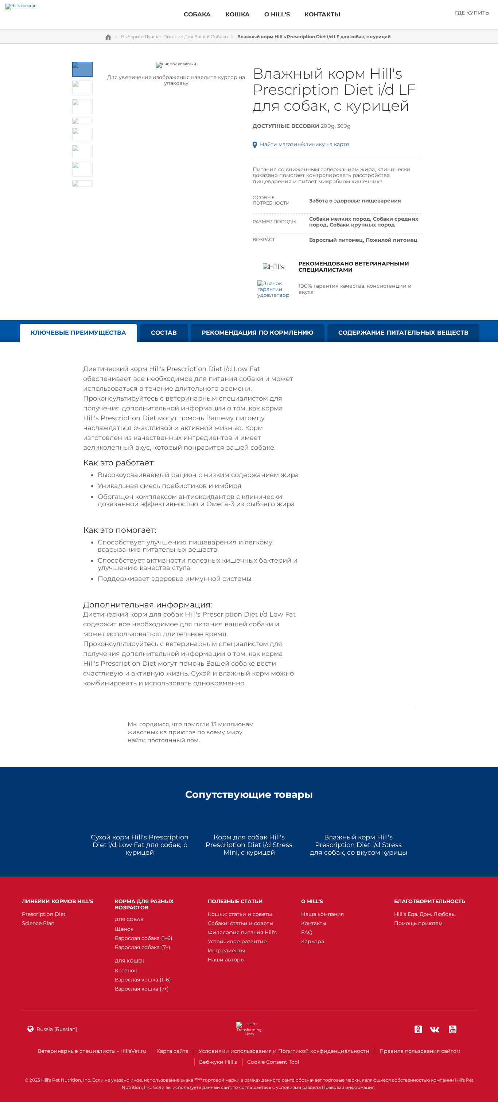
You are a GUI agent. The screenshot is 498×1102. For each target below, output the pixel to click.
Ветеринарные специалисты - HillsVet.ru (92, 1051)
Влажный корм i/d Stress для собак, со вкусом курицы (358, 845)
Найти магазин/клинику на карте (304, 144)
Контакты (313, 923)
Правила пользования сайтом (420, 1051)
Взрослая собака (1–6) (143, 938)
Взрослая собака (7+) (142, 947)
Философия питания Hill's (242, 932)
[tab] (82, 69)
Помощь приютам (418, 923)
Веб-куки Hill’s (218, 1062)
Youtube (452, 1029)
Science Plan (38, 923)
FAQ (306, 932)
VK (434, 1029)
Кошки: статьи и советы (240, 914)
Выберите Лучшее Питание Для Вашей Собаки (174, 37)
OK (418, 1029)
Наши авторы (226, 959)
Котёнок (126, 970)
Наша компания (322, 914)
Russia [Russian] (56, 1029)
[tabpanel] (176, 65)
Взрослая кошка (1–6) (143, 979)
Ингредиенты (226, 950)
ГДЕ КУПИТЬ (472, 12)
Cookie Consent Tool (273, 1062)
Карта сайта (172, 1051)
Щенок (124, 929)
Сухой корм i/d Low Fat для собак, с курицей (139, 845)
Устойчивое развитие (237, 941)
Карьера (312, 941)
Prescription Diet (44, 914)
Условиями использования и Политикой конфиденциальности (284, 1051)
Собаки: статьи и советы (240, 923)
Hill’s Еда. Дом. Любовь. (425, 914)
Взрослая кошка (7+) (142, 988)
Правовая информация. (349, 1087)
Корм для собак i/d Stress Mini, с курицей (249, 845)
